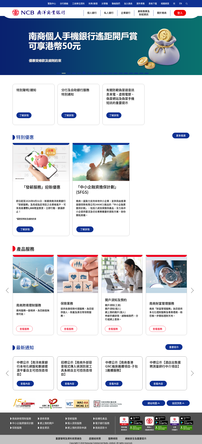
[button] (58, 73)
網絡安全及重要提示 (135, 438)
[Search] (187, 3)
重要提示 (174, 347)
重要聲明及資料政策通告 (69, 438)
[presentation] (7, 290)
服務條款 (113, 438)
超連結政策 (95, 438)
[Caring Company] (24, 404)
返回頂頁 (177, 403)
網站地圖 (153, 403)
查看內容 (25, 383)
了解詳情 (24, 115)
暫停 (84, 72)
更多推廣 (181, 135)
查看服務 (24, 329)
